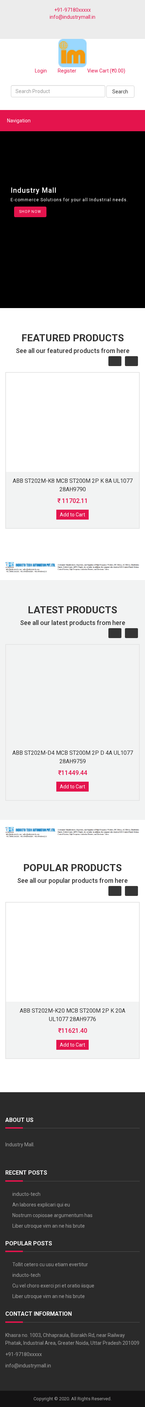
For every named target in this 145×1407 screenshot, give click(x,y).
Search (120, 91)
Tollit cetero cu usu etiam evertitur (50, 1264)
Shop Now (30, 212)
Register (66, 71)
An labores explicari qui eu (41, 1205)
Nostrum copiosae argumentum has (52, 1215)
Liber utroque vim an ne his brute (48, 1226)
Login (40, 71)
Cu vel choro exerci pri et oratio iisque (53, 1286)
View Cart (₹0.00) (105, 71)
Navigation (19, 120)
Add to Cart (72, 514)
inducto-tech (26, 1194)
